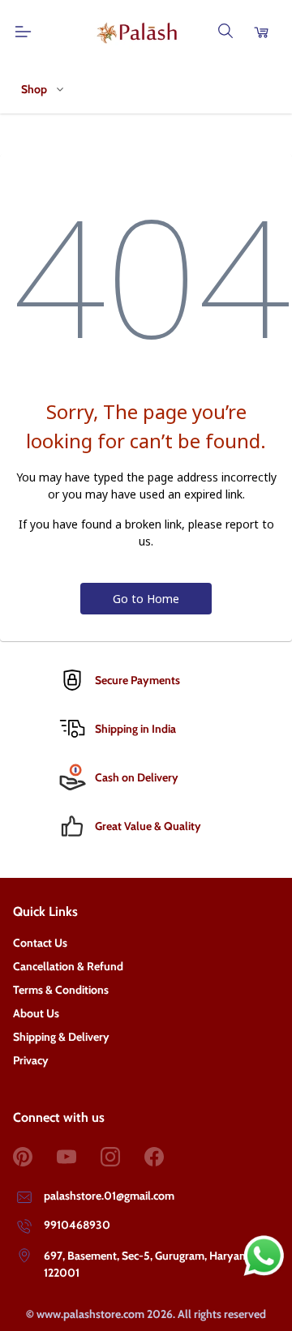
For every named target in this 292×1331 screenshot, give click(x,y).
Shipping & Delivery (61, 1036)
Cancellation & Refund (68, 966)
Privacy (31, 1060)
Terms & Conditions (61, 989)
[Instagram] (122, 1156)
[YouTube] (79, 1156)
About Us (36, 1013)
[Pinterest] (35, 1156)
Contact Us (40, 942)
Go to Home (146, 598)
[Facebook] (166, 1156)
